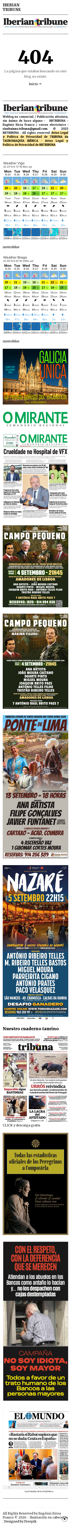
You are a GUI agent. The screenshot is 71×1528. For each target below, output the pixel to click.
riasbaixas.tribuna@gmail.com (25, 128)
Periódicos (48, 1491)
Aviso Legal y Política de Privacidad (35, 134)
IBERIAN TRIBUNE (12, 7)
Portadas (32, 1491)
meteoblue (11, 247)
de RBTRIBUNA (45, 144)
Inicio (33, 84)
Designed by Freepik (20, 1521)
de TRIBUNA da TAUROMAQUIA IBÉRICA (35, 138)
